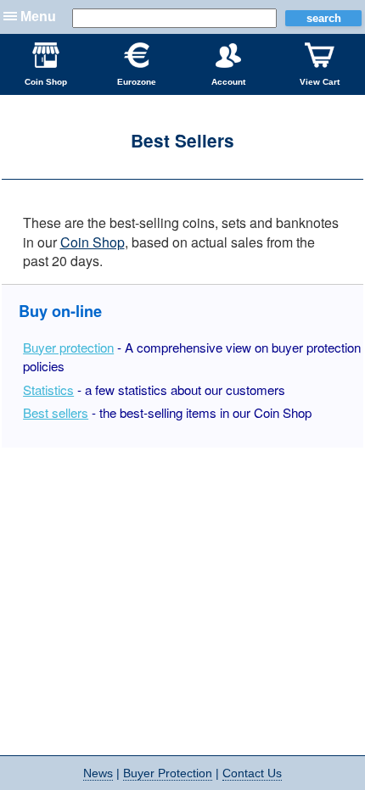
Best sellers (55, 412)
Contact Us (252, 773)
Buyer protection (68, 347)
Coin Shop (46, 81)
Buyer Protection (167, 773)
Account (228, 81)
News (98, 773)
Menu (38, 16)
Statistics (48, 389)
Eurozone (136, 81)
